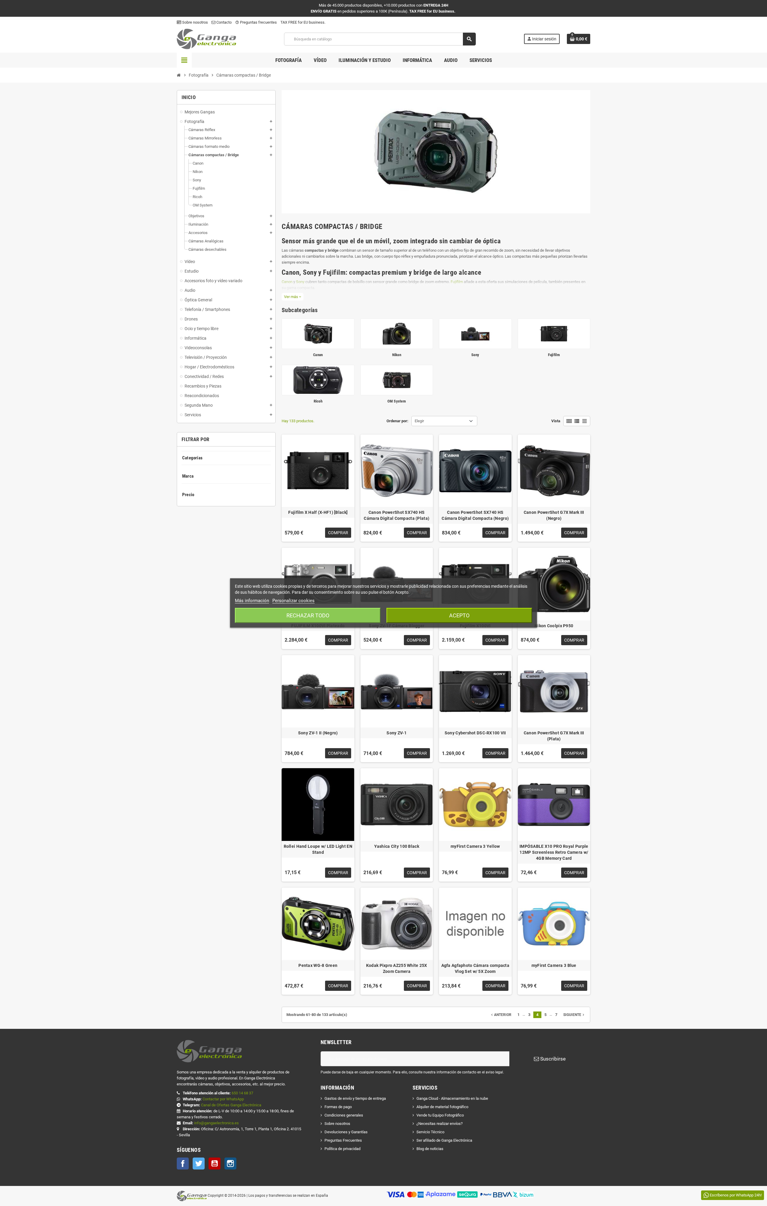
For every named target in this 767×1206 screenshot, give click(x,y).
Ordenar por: (397, 421)
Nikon (396, 355)
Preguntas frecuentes (256, 22)
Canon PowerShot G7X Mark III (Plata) (554, 735)
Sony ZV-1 (396, 732)
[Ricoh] (318, 379)
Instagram (230, 1163)
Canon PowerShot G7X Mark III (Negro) (554, 515)
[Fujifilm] (554, 333)
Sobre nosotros (194, 22)
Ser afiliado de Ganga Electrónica (444, 1140)
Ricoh (318, 401)
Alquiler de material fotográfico (442, 1107)
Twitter (199, 1163)
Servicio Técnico (430, 1132)
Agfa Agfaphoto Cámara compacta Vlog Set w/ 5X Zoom (475, 968)
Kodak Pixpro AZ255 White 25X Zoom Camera (396, 968)
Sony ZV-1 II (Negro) (318, 732)
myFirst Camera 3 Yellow (475, 846)
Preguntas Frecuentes (343, 1140)
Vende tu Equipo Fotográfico (440, 1115)
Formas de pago (338, 1107)
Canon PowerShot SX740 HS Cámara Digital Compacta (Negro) (475, 515)
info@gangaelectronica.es (216, 1123)
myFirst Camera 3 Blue (554, 965)
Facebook (183, 1163)
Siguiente (574, 1015)
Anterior (500, 1015)
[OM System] (396, 379)
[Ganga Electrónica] (206, 39)
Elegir (419, 421)
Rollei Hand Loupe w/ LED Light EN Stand (318, 849)
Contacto (223, 22)
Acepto (459, 615)
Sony (300, 282)
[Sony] (475, 333)
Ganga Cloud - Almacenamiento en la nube (452, 1098)
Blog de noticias (429, 1148)
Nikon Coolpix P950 (554, 625)
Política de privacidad (342, 1148)
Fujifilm (457, 282)
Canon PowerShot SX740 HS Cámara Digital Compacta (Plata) (396, 515)
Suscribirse (552, 1059)
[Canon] (318, 333)
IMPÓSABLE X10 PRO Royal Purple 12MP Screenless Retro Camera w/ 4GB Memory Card (554, 852)
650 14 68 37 (242, 1093)
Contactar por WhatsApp (223, 1099)
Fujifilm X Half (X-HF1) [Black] (318, 512)
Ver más (292, 296)
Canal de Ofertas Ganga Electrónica (231, 1105)
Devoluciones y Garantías (346, 1132)
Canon (287, 282)
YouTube (215, 1163)
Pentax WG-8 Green (317, 965)
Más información (252, 600)
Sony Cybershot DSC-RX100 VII (475, 732)
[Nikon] (396, 333)
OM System (396, 401)
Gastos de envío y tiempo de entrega (355, 1098)
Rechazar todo (307, 615)
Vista (555, 421)
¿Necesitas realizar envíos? (439, 1123)
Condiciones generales (343, 1115)
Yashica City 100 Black (396, 846)
